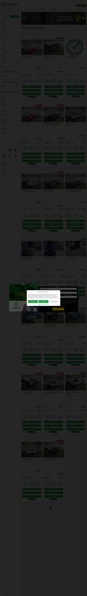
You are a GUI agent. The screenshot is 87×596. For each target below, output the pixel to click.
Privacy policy (45, 304)
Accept (33, 301)
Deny (43, 301)
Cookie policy (40, 304)
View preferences (54, 301)
